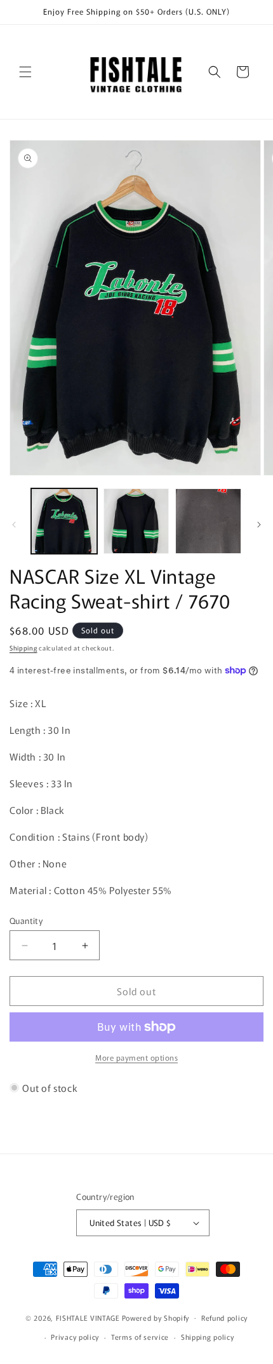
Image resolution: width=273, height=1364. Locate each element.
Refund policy (224, 1317)
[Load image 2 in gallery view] (136, 521)
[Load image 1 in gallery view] (64, 521)
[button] (25, 72)
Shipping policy (207, 1337)
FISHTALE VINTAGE (88, 1317)
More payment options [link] (136, 1057)
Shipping (23, 647)
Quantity (26, 920)
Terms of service (140, 1337)
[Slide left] (14, 525)
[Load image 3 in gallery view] (208, 521)
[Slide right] (259, 525)
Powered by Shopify (156, 1317)
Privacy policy (75, 1337)
